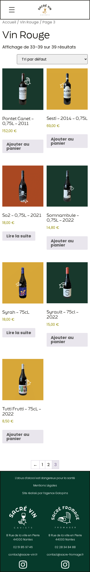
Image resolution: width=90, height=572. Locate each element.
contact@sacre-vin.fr (23, 554)
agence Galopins (56, 493)
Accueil (9, 22)
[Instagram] (23, 564)
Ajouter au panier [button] (17, 146)
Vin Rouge (29, 22)
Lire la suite (18, 236)
